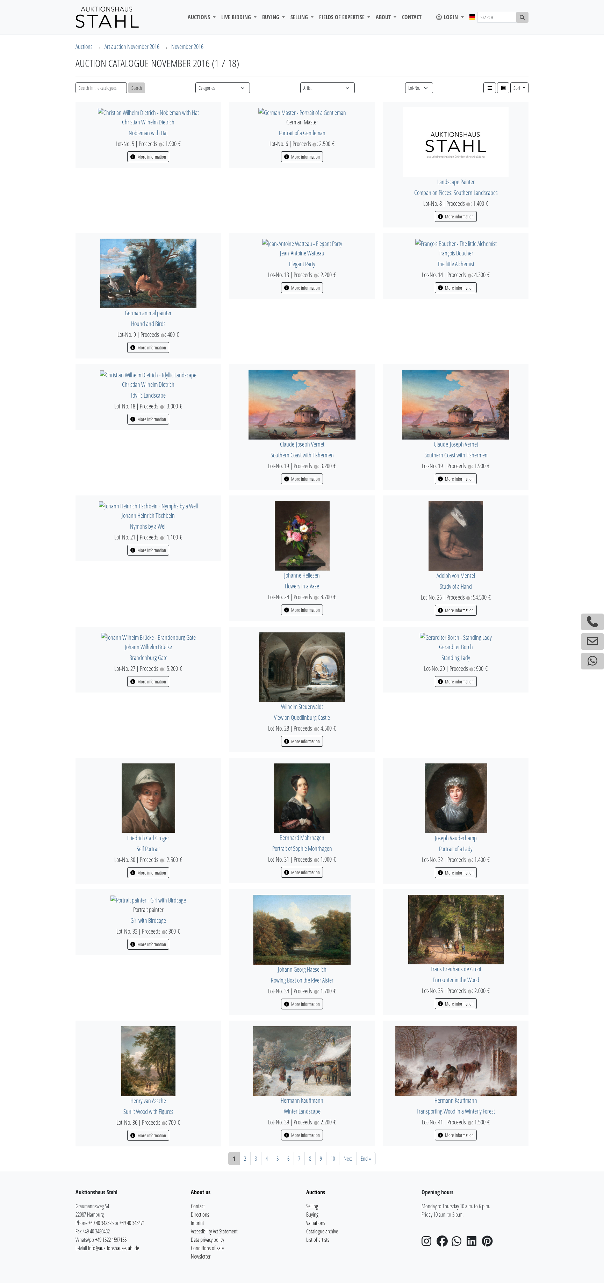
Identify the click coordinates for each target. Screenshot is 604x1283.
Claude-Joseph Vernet (302, 444)
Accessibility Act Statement (214, 1231)
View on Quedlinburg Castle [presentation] (302, 717)
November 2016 (187, 46)
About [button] (384, 17)
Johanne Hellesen (302, 575)
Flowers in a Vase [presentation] (302, 586)
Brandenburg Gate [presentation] (148, 657)
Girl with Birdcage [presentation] (148, 920)
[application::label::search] (522, 17)
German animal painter (148, 313)
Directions (200, 1214)
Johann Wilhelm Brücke (148, 647)
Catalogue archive (322, 1231)
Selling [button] (299, 17)
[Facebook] (444, 1243)
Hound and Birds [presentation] (148, 323)
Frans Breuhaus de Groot (456, 969)
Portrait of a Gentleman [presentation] (302, 133)
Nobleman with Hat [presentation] (148, 133)
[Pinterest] (489, 1243)
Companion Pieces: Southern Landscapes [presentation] (456, 192)
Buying (312, 1214)
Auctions (84, 46)
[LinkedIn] (474, 1243)
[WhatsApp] (459, 1243)
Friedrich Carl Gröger (148, 838)
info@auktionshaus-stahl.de (113, 1248)
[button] (489, 87)
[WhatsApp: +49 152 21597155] (592, 661)
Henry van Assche (148, 1100)
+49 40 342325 (101, 1223)
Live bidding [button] (236, 17)
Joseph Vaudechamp (456, 838)
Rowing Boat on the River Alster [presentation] (302, 980)
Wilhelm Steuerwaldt (302, 706)
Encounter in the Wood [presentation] (456, 980)
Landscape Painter (456, 181)
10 (333, 1158)
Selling (312, 1206)
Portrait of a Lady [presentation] (456, 849)
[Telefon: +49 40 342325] (592, 622)
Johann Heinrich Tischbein (148, 515)
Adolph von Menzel (456, 575)
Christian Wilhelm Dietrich (148, 122)
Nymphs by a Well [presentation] (148, 526)
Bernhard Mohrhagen (302, 837)
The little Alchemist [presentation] (455, 264)
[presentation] (148, 112)
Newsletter (200, 1256)
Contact (412, 17)
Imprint (197, 1223)
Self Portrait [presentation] (148, 849)
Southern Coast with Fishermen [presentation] (302, 455)
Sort (517, 88)
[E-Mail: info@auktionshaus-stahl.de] (592, 641)
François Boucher (455, 253)
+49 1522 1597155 (111, 1240)
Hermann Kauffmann (302, 1100)
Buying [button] (271, 17)
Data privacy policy (207, 1240)
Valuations (315, 1223)
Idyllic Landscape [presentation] (148, 395)
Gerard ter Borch (456, 647)
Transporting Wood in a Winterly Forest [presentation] (456, 1111)
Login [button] (451, 17)
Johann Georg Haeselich (302, 969)
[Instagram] (429, 1243)
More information (151, 156)
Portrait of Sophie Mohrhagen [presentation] (302, 848)
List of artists (317, 1240)
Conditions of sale (207, 1248)
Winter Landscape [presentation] (302, 1111)
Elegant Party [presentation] (302, 264)
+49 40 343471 (132, 1223)
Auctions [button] (199, 17)
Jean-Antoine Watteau (302, 253)
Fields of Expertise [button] (342, 17)
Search (136, 88)
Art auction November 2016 (132, 46)
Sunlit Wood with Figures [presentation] (148, 1111)
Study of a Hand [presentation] (456, 586)
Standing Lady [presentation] (455, 657)
